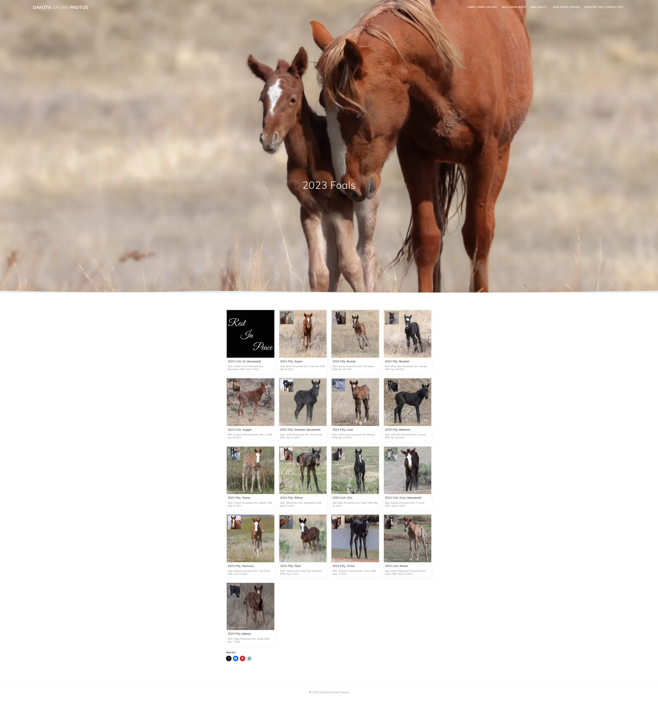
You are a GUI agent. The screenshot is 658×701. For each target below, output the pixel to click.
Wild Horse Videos (566, 7)
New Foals (538, 7)
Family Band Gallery (482, 7)
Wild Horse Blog (514, 7)
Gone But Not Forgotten (603, 7)
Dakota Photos (60, 7)
